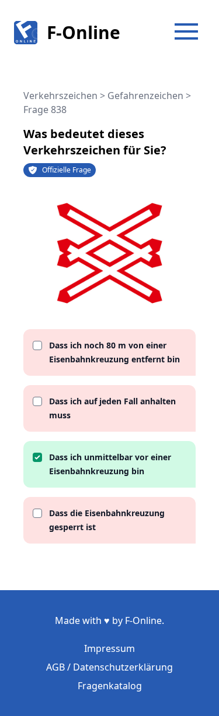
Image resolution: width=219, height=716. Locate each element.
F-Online (83, 32)
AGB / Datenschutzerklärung (109, 667)
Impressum (109, 648)
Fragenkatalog (110, 685)
